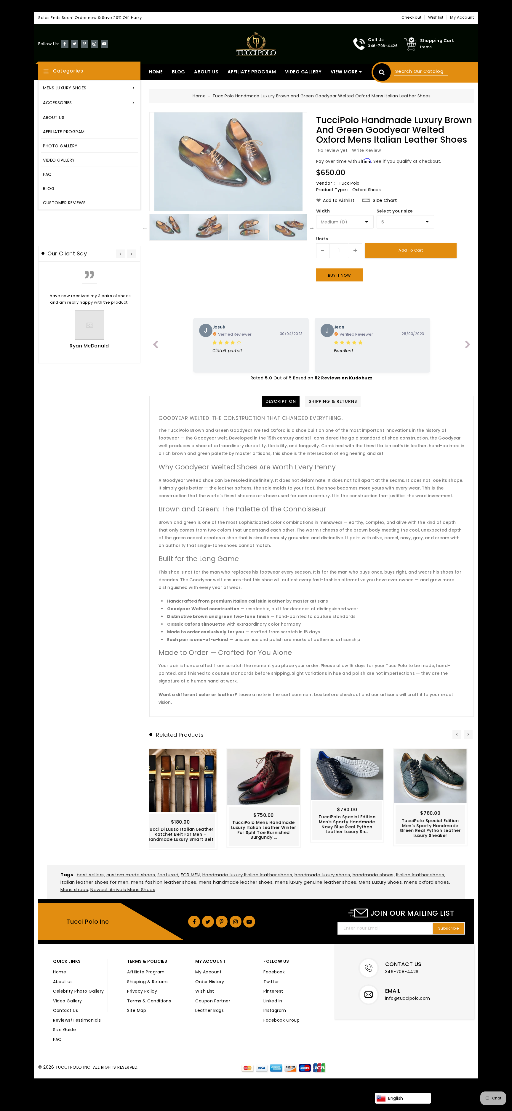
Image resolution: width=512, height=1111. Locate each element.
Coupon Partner (212, 1001)
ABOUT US (206, 72)
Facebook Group (281, 1020)
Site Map (136, 1010)
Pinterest (273, 991)
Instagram (274, 1010)
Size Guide (64, 1030)
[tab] (281, 401)
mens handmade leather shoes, (236, 882)
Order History (209, 982)
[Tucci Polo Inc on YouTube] (104, 43)
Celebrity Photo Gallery (78, 991)
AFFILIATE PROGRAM (252, 72)
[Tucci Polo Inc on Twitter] (75, 43)
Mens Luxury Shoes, (381, 882)
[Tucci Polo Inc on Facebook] (64, 43)
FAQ (57, 1039)
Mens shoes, (74, 889)
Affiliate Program (146, 972)
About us (63, 982)
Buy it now (339, 275)
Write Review (366, 150)
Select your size (395, 211)
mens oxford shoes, (427, 882)
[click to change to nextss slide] (468, 345)
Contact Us (65, 1010)
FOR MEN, (191, 875)
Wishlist (436, 17)
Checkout (411, 17)
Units (322, 239)
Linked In (272, 1001)
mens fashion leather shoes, (164, 882)
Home (199, 96)
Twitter (271, 982)
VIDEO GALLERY (303, 72)
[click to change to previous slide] (155, 345)
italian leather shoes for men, (94, 882)
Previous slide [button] (145, 227)
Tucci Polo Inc (87, 921)
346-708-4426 (402, 972)
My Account (208, 972)
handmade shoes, (374, 875)
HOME (156, 72)
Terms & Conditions (149, 1001)
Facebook (274, 972)
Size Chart (385, 200)
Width (323, 211)
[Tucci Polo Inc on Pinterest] (84, 43)
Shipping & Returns (148, 982)
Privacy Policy (142, 991)
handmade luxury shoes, (323, 875)
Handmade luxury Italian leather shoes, (247, 875)
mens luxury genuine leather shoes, (316, 882)
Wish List (204, 991)
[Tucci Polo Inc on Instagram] (94, 43)
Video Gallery (67, 1001)
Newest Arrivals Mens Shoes (122, 889)
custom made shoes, (131, 875)
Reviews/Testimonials (77, 1020)
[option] (228, 161)
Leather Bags (209, 1010)
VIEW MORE (344, 72)
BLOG (178, 72)
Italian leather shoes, (420, 875)
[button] (89, 71)
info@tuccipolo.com (407, 998)
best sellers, (91, 875)
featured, (168, 875)
